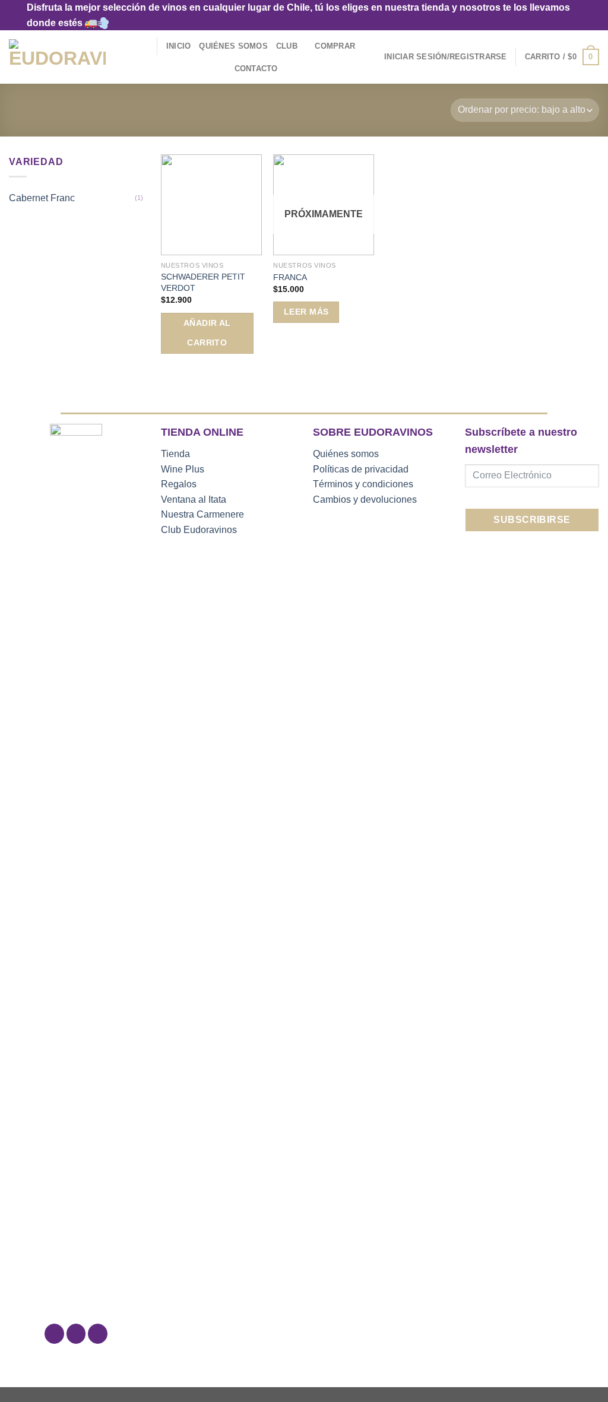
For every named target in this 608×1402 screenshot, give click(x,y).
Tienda (175, 454)
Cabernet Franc (42, 198)
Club (286, 46)
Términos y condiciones (363, 484)
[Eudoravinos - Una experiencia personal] (57, 57)
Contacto (256, 68)
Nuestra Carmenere (202, 514)
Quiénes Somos (233, 46)
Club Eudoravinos (199, 530)
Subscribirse (532, 520)
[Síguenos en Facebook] (54, 1334)
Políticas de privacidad (360, 469)
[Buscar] (144, 46)
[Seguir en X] (97, 1334)
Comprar (335, 46)
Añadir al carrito (207, 333)
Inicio (178, 46)
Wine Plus (182, 469)
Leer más (306, 311)
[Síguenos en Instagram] (76, 1334)
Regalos (179, 484)
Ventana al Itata (193, 499)
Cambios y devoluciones (365, 499)
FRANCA (290, 277)
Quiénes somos (346, 454)
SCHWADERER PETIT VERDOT (203, 282)
